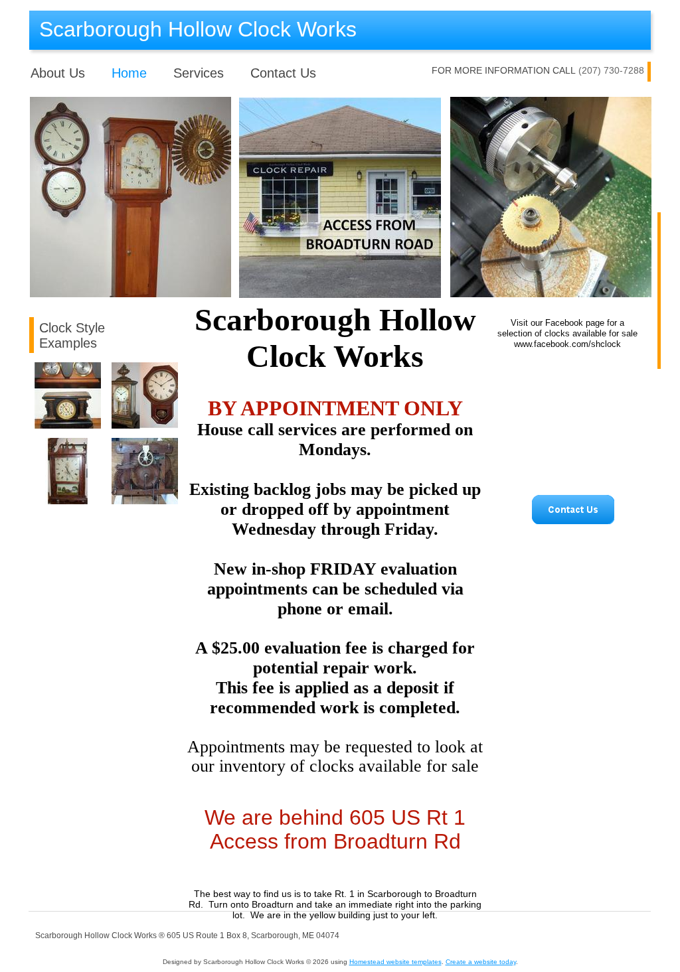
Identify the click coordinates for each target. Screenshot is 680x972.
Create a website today (481, 961)
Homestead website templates (395, 961)
